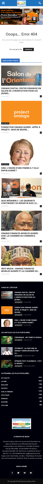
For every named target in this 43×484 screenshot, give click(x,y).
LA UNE (3, 381)
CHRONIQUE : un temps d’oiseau (28, 337)
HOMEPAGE (28, 49)
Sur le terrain (7, 392)
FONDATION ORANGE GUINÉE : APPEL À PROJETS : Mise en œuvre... (20, 128)
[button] (40, 3)
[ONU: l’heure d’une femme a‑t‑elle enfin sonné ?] (21, 151)
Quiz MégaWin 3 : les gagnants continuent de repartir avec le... (19, 201)
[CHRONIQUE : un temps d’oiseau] (7, 340)
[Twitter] (18, 473)
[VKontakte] (24, 473)
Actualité (5, 84)
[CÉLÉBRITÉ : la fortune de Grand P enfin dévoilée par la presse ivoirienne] (7, 351)
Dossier (4, 402)
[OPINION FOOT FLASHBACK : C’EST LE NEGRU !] (7, 364)
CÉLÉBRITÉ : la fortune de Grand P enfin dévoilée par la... (26, 350)
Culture (4, 405)
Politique (5, 395)
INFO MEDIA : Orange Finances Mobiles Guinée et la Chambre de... (20, 269)
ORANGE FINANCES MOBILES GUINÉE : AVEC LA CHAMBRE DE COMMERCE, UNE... (20, 236)
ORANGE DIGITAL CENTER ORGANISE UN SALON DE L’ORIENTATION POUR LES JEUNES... (21, 91)
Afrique (4, 398)
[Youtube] (31, 473)
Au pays (4, 388)
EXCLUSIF (4, 385)
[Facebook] (12, 473)
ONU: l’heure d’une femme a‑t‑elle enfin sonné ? (20, 169)
